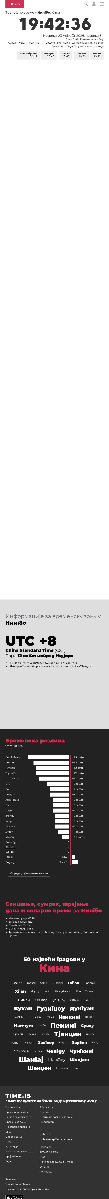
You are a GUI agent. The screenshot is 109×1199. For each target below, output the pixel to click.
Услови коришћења (17, 1184)
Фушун (29, 1042)
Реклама (10, 1179)
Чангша (38, 1051)
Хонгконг (10, 847)
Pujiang (57, 983)
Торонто (11, 773)
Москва (10, 826)
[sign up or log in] (94, 5)
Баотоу (74, 1000)
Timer (8, 1141)
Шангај (9, 851)
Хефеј (95, 1042)
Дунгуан (82, 1008)
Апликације (47, 1107)
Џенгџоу (58, 1000)
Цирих (9, 810)
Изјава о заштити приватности (27, 1189)
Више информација (58, 42)
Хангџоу (46, 1042)
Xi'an (20, 991)
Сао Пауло (11, 778)
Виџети (45, 1112)
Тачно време (13, 1107)
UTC (7, 783)
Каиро (9, 821)
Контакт (46, 1171)
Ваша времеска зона (18, 1117)
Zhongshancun (63, 991)
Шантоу (56, 1059)
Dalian (17, 983)
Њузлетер (47, 1122)
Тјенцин (67, 1034)
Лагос (8, 789)
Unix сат (45, 1134)
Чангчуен (21, 1051)
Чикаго (9, 762)
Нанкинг (69, 1017)
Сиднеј (9, 862)
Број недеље (13, 1156)
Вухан (23, 1008)
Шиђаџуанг (62, 1068)
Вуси (87, 1000)
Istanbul (10, 815)
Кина (54, 968)
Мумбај (9, 837)
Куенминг (21, 1017)
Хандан (63, 1042)
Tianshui (89, 983)
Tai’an (73, 983)
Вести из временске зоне (56, 1117)
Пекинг (81, 55)
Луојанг (50, 1017)
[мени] (102, 4)
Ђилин (89, 991)
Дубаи (9, 831)
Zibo (78, 991)
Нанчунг (23, 1025)
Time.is (14, 4)
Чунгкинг (81, 1051)
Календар (11, 1146)
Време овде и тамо (17, 1112)
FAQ (42, 1156)
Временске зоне (15, 1122)
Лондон (49, 55)
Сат (8, 1131)
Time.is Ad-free (49, 1152)
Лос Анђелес (28, 55)
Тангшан (45, 1034)
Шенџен (39, 1068)
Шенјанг (79, 1059)
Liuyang (31, 983)
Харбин (79, 1042)
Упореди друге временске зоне (29, 873)
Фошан (15, 1042)
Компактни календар (19, 1151)
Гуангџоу (51, 1008)
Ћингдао (41, 1000)
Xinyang (35, 991)
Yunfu (47, 991)
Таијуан (32, 1034)
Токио (97, 55)
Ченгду (55, 1051)
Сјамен (18, 1034)
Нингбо (42, 1025)
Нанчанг (89, 1017)
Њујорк (10, 767)
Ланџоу (37, 1017)
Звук (8, 1161)
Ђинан (23, 1000)
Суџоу (87, 1025)
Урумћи (90, 1034)
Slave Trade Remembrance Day (85, 39)
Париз (65, 55)
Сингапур (11, 842)
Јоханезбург (12, 799)
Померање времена (18, 1126)
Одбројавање (13, 1136)
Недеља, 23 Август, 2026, (73, 36)
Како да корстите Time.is (56, 1161)
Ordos (43, 983)
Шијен (76, 1068)
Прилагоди (46, 1147)
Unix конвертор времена (56, 1139)
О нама (44, 1166)
